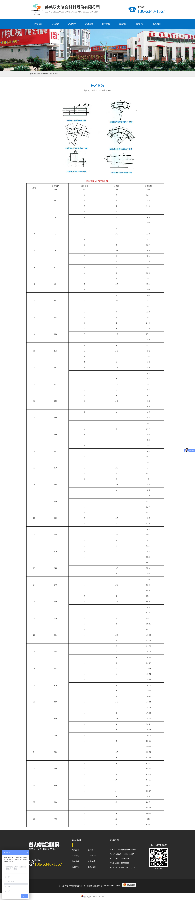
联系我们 (157, 24)
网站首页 (38, 24)
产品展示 (72, 24)
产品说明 (89, 24)
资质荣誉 (123, 24)
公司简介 (55, 24)
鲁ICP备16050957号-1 (94, 886)
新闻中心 (140, 24)
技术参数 (106, 24)
